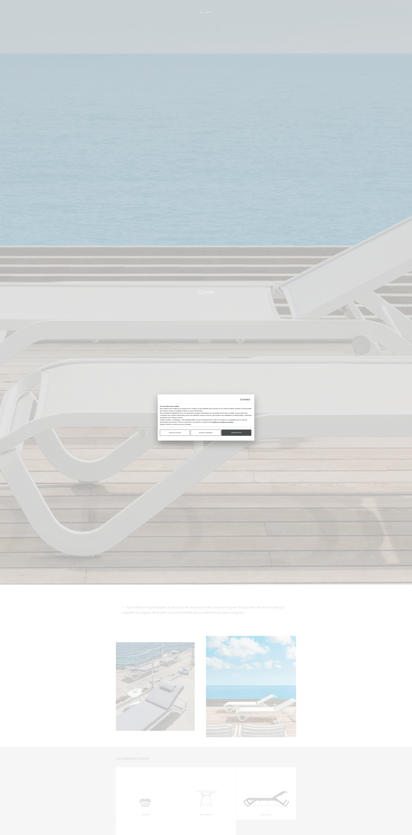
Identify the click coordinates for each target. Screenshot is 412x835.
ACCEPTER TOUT (236, 432)
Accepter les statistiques (206, 432)
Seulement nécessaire (175, 432)
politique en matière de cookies (222, 422)
